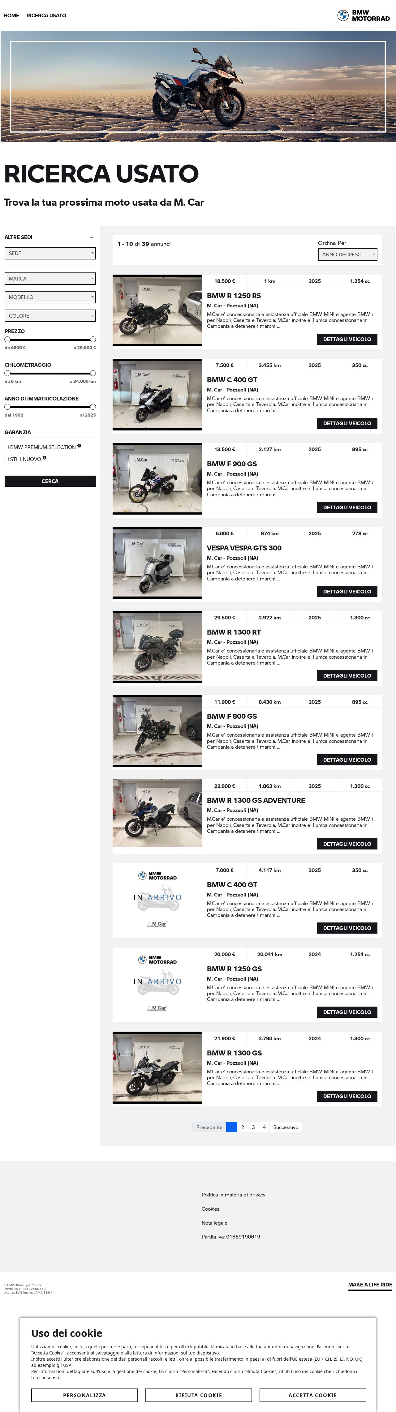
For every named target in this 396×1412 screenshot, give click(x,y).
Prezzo (15, 331)
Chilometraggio (28, 365)
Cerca (50, 481)
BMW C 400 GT (232, 379)
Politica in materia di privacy (233, 1194)
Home (11, 15)
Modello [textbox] (21, 297)
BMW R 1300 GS (234, 1052)
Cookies (211, 1208)
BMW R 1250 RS (234, 295)
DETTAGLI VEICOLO (347, 339)
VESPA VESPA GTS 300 (244, 547)
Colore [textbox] (19, 315)
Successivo (285, 1127)
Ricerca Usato (46, 15)
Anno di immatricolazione (42, 398)
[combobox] (50, 253)
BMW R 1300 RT (234, 631)
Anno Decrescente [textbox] (347, 254)
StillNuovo (26, 459)
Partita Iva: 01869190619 (231, 1236)
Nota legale (214, 1222)
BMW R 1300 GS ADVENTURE (256, 800)
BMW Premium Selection (43, 447)
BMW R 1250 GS (234, 968)
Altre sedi (18, 237)
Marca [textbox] (18, 278)
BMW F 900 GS (232, 463)
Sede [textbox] (15, 253)
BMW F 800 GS (232, 716)
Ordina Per (332, 243)
